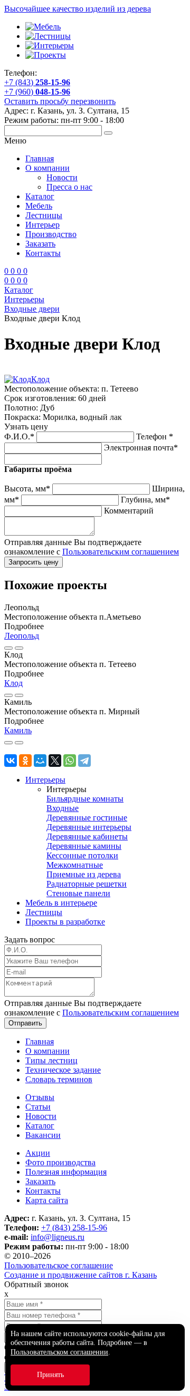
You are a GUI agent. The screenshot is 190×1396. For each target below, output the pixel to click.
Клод (40, 379)
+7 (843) (37, 82)
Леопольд (21, 635)
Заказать (40, 243)
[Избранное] (8, 648)
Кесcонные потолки (82, 855)
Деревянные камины (83, 845)
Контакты (43, 253)
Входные (62, 808)
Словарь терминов (58, 1079)
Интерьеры (45, 779)
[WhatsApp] (69, 760)
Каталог (39, 196)
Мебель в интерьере (61, 902)
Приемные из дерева (83, 874)
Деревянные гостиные (86, 817)
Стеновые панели (78, 893)
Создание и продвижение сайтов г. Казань (80, 1274)
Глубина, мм (145, 499)
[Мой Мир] (40, 760)
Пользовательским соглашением (120, 551)
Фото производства (60, 1162)
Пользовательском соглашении (59, 1352)
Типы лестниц (51, 1060)
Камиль (18, 730)
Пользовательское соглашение (58, 1265)
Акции (37, 1152)
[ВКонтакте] (10, 760)
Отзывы (39, 1097)
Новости (62, 177)
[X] (55, 760)
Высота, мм (27, 488)
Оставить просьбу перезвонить (60, 101)
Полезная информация (66, 1171)
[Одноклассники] (25, 760)
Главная (39, 158)
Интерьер (42, 224)
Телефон (154, 436)
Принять (50, 1375)
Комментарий (129, 510)
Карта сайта (46, 1200)
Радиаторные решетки (86, 883)
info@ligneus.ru (57, 1237)
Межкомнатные (74, 864)
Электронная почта (141, 447)
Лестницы (43, 215)
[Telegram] (84, 760)
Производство (51, 234)
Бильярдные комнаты (85, 798)
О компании (47, 167)
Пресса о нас (69, 186)
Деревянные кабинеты (87, 836)
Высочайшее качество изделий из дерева (77, 8)
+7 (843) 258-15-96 (74, 1227)
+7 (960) (37, 91)
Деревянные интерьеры (88, 827)
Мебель (38, 205)
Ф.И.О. (19, 436)
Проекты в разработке (65, 921)
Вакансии (43, 1135)
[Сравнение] (19, 648)
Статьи (38, 1106)
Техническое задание (63, 1069)
